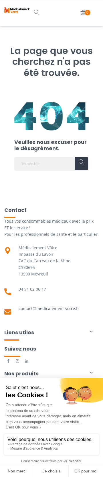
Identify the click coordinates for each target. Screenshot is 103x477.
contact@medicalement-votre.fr (49, 308)
